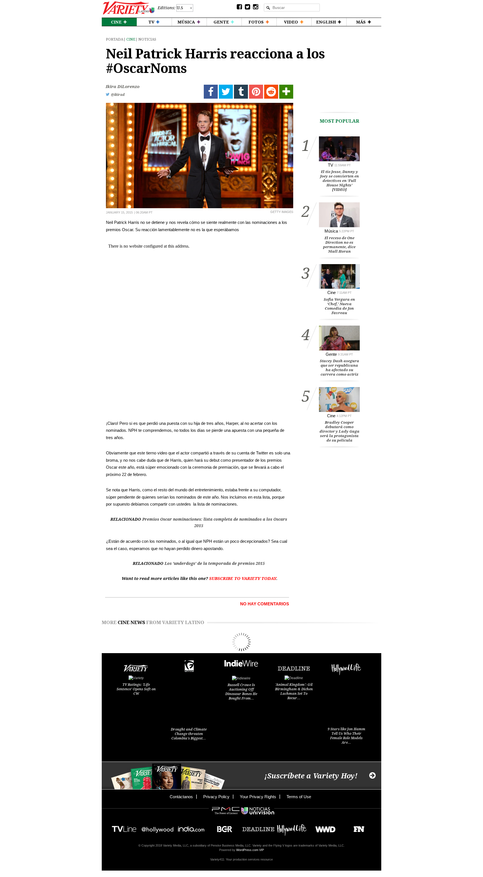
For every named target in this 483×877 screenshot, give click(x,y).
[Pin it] (256, 92)
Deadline (258, 827)
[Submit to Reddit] (271, 92)
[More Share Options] (286, 92)
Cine (130, 39)
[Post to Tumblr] (241, 92)
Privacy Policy (216, 797)
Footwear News (356, 827)
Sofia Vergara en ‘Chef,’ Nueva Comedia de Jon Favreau (339, 306)
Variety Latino (129, 8)
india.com (191, 827)
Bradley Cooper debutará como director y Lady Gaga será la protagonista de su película (339, 431)
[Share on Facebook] (211, 92)
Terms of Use (299, 797)
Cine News (131, 622)
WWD (323, 827)
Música (331, 231)
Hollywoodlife (292, 827)
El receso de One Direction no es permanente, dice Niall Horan (339, 244)
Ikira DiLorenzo (122, 86)
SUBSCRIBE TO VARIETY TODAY (242, 578)
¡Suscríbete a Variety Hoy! (310, 776)
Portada (114, 39)
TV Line (124, 827)
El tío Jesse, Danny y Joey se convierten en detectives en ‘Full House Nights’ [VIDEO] (339, 181)
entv (157, 827)
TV (330, 165)
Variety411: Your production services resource (241, 859)
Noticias (147, 39)
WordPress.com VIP (250, 850)
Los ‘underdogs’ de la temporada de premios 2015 (215, 563)
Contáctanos (181, 797)
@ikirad (118, 95)
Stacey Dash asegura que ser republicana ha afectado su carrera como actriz (339, 367)
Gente (331, 354)
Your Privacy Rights (258, 797)
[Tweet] (226, 92)
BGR (222, 827)
